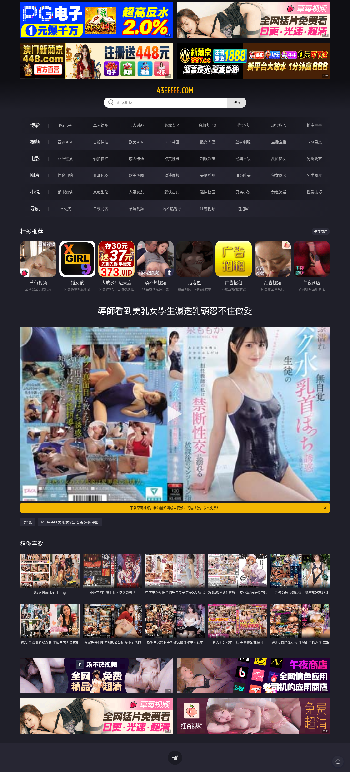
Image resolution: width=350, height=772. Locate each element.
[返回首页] (338, 761)
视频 (35, 142)
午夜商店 (100, 208)
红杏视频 (207, 208)
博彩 (35, 125)
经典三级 (243, 158)
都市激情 (65, 192)
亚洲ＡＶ (65, 142)
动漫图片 (172, 175)
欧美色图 (136, 175)
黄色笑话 (278, 192)
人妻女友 (136, 192)
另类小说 (243, 192)
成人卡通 (136, 158)
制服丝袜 (207, 158)
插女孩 (65, 208)
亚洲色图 (100, 175)
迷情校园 (207, 192)
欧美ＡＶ (136, 142)
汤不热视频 (171, 208)
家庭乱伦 (100, 192)
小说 (35, 192)
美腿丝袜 (207, 175)
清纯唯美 (243, 175)
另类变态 (314, 158)
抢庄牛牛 (314, 125)
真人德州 (100, 125)
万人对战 (136, 125)
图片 (35, 175)
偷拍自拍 (100, 158)
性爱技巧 (314, 192)
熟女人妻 (207, 142)
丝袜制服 (243, 142)
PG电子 (65, 125)
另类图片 (314, 175)
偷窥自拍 (65, 175)
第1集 (28, 522)
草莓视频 (136, 208)
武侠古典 (172, 192)
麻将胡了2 (207, 125)
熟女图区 (278, 175)
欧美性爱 (172, 158)
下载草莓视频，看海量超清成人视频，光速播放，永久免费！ (175, 508)
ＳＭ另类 (314, 142)
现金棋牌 (278, 125)
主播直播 (278, 142)
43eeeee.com (175, 90)
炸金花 (243, 125)
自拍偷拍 (100, 142)
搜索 (237, 102)
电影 (35, 158)
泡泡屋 (243, 208)
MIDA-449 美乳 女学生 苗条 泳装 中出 (69, 522)
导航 (35, 208)
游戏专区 (172, 125)
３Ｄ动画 (172, 142)
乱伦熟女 (278, 158)
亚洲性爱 (65, 158)
